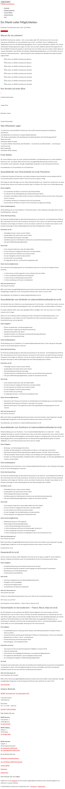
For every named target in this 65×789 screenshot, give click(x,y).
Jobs (5, 17)
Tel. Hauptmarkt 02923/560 (9, 748)
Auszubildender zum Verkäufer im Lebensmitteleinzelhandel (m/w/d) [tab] (21, 295)
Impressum (33, 786)
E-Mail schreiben (11, 709)
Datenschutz (41, 786)
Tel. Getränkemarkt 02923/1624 (10, 750)
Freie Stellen (4, 31)
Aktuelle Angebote (9, 10)
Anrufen (3, 709)
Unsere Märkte (8, 12)
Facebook (14, 780)
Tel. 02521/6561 (5, 724)
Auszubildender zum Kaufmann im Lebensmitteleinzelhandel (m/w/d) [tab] (21, 423)
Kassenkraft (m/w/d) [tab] (7, 548)
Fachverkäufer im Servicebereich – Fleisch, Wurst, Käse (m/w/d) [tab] (20, 603)
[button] (5, 684)
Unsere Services (8, 15)
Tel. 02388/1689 (5, 734)
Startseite (6, 8)
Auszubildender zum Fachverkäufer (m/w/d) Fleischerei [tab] (17, 167)
